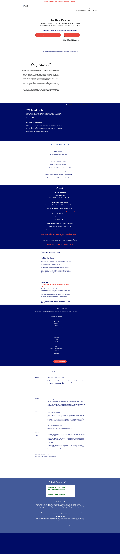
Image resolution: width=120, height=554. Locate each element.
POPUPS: (56, 334)
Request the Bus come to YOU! (48, 34)
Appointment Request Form (71, 240)
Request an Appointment (60, 361)
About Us (56, 8)
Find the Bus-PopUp (72, 34)
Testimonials (70, 8)
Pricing (43, 8)
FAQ (89, 8)
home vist (36, 131)
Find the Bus (63, 8)
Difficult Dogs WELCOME (80, 8)
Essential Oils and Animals (81, 10)
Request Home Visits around (56, 316)
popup (46, 131)
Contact (95, 8)
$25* (51, 51)
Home (38, 8)
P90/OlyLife (95, 10)
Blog (89, 10)
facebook (52, 1)
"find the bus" (56, 264)
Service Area (49, 8)
